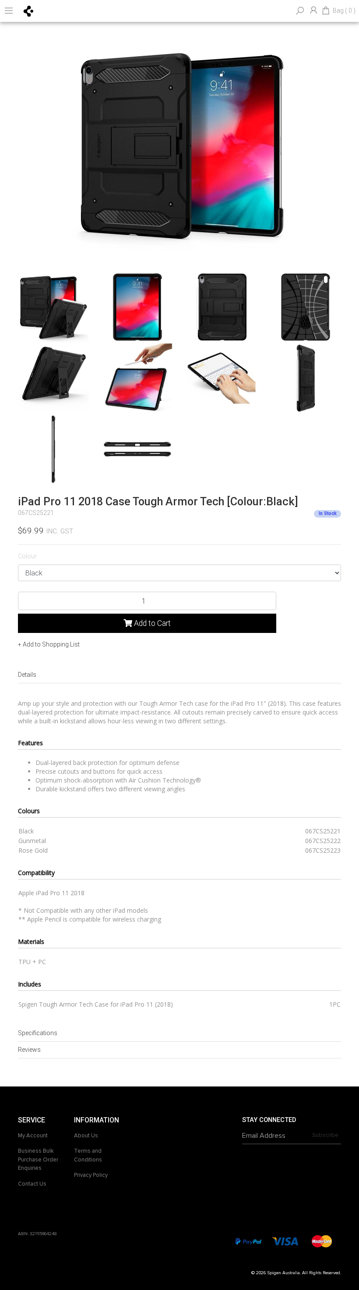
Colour (27, 556)
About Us (86, 1135)
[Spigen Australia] (28, 10)
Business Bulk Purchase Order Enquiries (38, 1159)
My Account (33, 1135)
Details (27, 674)
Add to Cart (151, 623)
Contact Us (32, 1183)
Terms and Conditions (88, 1155)
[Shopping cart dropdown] (325, 10)
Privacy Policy (91, 1175)
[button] (49, 644)
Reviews (29, 1049)
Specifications (37, 1032)
